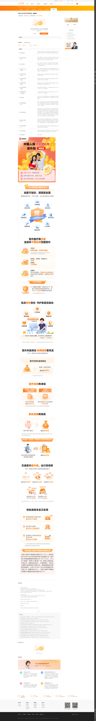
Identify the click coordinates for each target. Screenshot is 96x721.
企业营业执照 (57, 718)
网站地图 (28, 714)
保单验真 (27, 705)
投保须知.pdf (35, 45)
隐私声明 (43, 707)
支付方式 (19, 704)
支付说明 (19, 705)
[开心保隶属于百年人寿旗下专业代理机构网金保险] (71, 20)
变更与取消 (27, 707)
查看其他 (34, 33)
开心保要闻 (24, 714)
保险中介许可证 (52, 718)
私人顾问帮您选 (43, 33)
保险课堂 (44, 3)
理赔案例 (35, 707)
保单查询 (27, 704)
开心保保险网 (21, 4)
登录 (58, 0)
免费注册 (61, 0)
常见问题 (43, 705)
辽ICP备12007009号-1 (21, 718)
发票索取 (43, 704)
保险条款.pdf (24, 45)
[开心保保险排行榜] (75, 3)
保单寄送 (27, 708)
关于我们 (19, 714)
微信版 (37, 714)
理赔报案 (35, 705)
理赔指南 (35, 704)
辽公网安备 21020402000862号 (30, 718)
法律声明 (33, 714)
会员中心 (68, 0)
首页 (27, 3)
